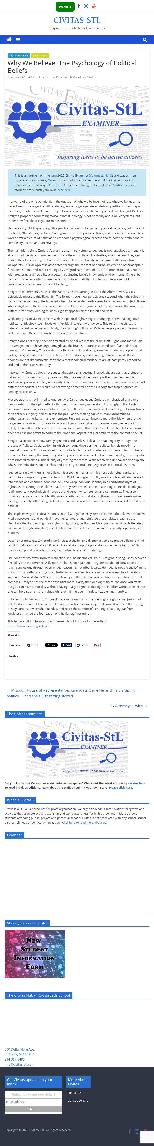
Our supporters (77, 1100)
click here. (64, 190)
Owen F (77, 77)
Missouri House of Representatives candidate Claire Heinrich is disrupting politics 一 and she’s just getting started (71, 693)
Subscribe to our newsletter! (33, 1094)
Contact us (74, 1093)
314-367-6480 (15, 1059)
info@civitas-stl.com (20, 1064)
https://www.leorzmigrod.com (29, 626)
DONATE (65, 6)
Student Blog (40, 55)
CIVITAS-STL (77, 20)
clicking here (136, 783)
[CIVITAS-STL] (9, 39)
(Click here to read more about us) (84, 822)
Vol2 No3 (88, 77)
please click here (120, 787)
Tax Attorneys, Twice (128, 705)
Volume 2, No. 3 (101, 175)
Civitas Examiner (19, 55)
